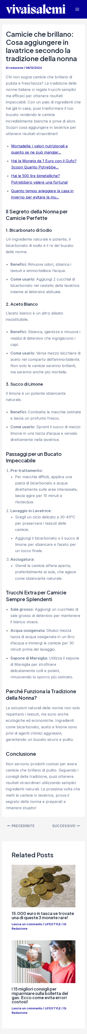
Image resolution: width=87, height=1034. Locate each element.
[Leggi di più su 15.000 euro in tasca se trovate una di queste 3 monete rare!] (43, 885)
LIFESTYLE (53, 924)
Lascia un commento (27, 924)
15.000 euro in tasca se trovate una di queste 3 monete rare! (43, 915)
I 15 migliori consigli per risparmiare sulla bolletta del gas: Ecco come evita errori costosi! (40, 995)
